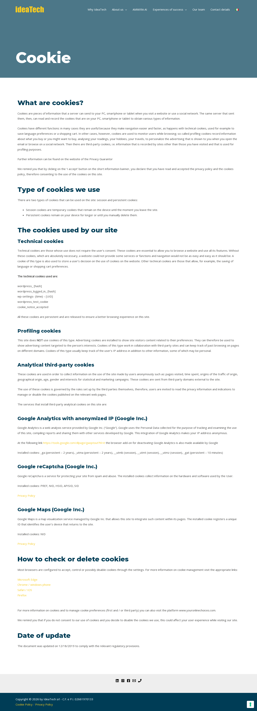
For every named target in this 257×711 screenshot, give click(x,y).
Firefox (22, 595)
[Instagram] (123, 680)
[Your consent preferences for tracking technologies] (250, 704)
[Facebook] (128, 680)
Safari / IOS (24, 590)
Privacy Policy (26, 495)
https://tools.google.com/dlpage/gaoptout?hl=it (74, 443)
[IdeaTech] (30, 9)
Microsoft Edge (27, 579)
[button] (125, 9)
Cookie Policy (24, 704)
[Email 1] (134, 680)
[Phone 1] (139, 680)
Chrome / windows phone (34, 584)
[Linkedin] (117, 680)
